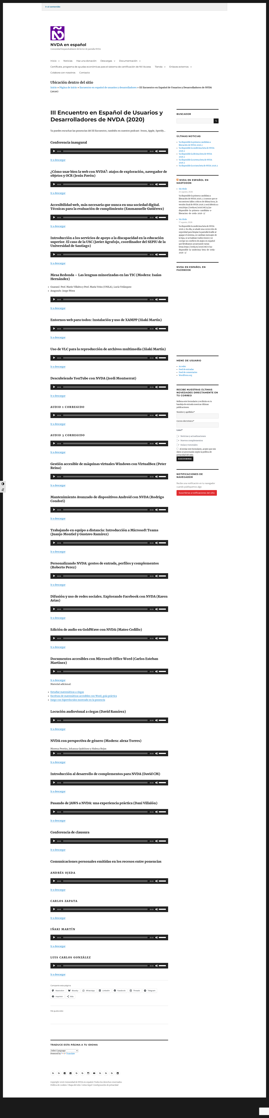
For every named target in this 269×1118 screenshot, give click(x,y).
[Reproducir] (54, 151)
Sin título (183, 189)
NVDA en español (68, 44)
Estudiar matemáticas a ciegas (67, 692)
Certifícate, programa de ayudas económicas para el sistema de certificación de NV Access (100, 66)
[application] (109, 151)
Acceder (182, 366)
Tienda (158, 66)
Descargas (106, 61)
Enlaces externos (179, 66)
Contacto (84, 72)
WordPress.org (185, 375)
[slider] (163, 150)
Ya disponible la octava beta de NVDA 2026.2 (198, 166)
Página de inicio (68, 87)
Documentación (128, 61)
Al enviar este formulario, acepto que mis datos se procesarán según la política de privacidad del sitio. (196, 452)
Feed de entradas (186, 369)
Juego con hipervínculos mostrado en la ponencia (77, 699)
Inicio (53, 61)
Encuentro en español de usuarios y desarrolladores (108, 87)
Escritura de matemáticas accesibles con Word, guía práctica (83, 695)
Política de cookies (58, 1085)
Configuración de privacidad (105, 1085)
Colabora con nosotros (62, 72)
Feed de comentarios (188, 372)
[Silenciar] (156, 151)
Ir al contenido (52, 6)
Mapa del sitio (74, 1085)
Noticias (67, 61)
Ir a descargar (57, 159)
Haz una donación (86, 61)
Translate (70, 1053)
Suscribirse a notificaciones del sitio (197, 492)
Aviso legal (87, 1085)
